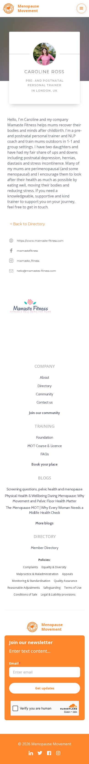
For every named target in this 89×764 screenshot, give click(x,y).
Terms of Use (72, 588)
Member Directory (44, 548)
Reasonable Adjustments (24, 588)
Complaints (30, 567)
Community (44, 394)
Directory (44, 386)
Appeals (67, 574)
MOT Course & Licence (44, 446)
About (44, 377)
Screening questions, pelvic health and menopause (45, 489)
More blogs (44, 523)
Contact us (45, 402)
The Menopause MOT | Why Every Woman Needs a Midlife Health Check (44, 510)
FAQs (44, 454)
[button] (81, 8)
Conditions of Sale (25, 594)
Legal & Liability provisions (58, 594)
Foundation (44, 437)
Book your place (44, 464)
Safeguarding (51, 588)
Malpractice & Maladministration (37, 574)
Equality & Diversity (54, 567)
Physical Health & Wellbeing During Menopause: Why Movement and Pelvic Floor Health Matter (44, 498)
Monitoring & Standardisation (31, 581)
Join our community (44, 413)
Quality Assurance (65, 581)
